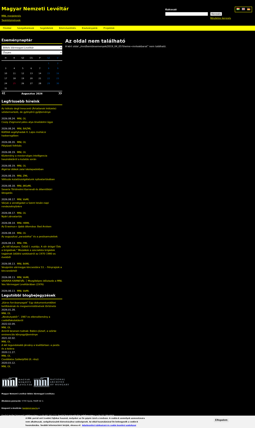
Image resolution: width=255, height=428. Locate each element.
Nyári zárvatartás (11, 216)
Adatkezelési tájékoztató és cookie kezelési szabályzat (109, 425)
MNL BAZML (24, 128)
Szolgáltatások (25, 28)
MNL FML (22, 243)
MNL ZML (22, 175)
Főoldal (7, 28)
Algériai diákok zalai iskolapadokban (22, 169)
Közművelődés (67, 28)
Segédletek (46, 28)
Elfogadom (221, 420)
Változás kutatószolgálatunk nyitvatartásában (28, 179)
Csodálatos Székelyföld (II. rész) (20, 359)
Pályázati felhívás (11, 145)
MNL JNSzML (24, 185)
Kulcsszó (171, 9)
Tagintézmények (11, 20)
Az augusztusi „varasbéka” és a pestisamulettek (29, 236)
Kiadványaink (90, 28)
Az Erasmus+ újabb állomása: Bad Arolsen (26, 226)
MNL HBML (23, 223)
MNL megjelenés (11, 15)
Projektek (109, 28)
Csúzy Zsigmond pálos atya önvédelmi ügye (27, 122)
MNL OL (21, 118)
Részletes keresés (220, 18)
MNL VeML (23, 277)
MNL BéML (23, 263)
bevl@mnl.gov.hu (31, 408)
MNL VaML (23, 199)
